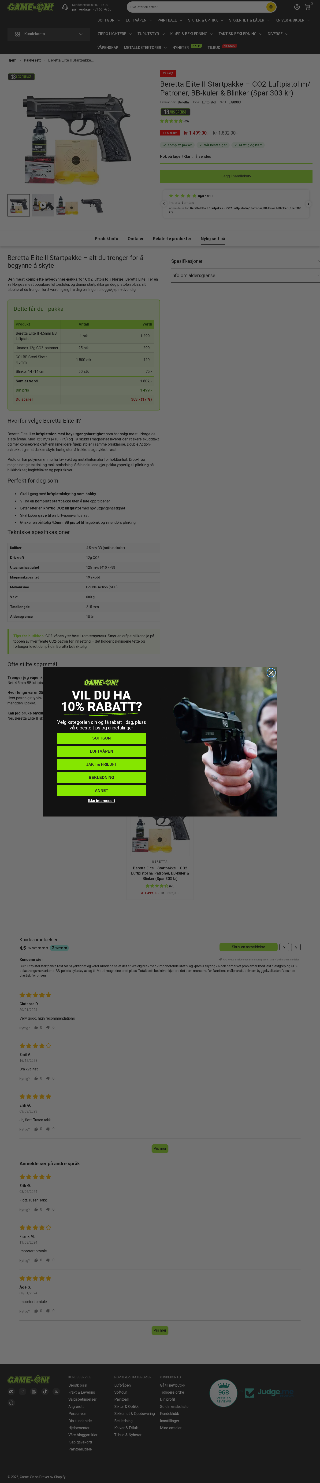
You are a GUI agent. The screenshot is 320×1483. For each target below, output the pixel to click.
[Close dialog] (271, 673)
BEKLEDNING (101, 778)
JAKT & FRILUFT (101, 764)
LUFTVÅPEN (101, 751)
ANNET (101, 791)
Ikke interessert (101, 801)
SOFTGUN (101, 738)
